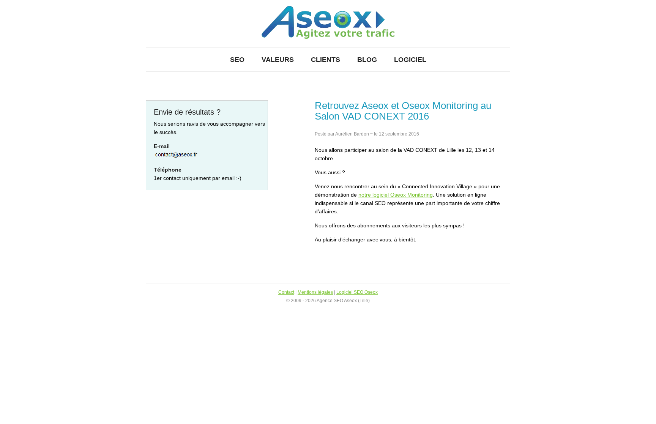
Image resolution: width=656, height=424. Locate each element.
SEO (237, 59)
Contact (286, 292)
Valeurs (278, 59)
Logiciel (410, 59)
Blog (367, 59)
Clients (325, 59)
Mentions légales (315, 292)
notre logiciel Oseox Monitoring (395, 195)
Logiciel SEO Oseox (357, 292)
